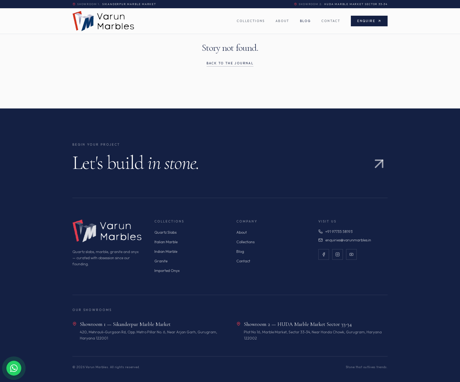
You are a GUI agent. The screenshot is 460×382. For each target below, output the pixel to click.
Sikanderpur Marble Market (116, 4)
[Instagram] (337, 254)
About (282, 21)
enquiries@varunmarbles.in (348, 240)
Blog (305, 21)
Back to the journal (230, 63)
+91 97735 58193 (339, 231)
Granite (160, 261)
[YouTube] (351, 254)
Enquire (366, 21)
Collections (251, 21)
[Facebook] (323, 254)
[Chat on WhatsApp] (13, 368)
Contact (330, 21)
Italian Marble (166, 242)
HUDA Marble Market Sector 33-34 (343, 4)
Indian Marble (165, 251)
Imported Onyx (167, 270)
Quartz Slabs (165, 232)
